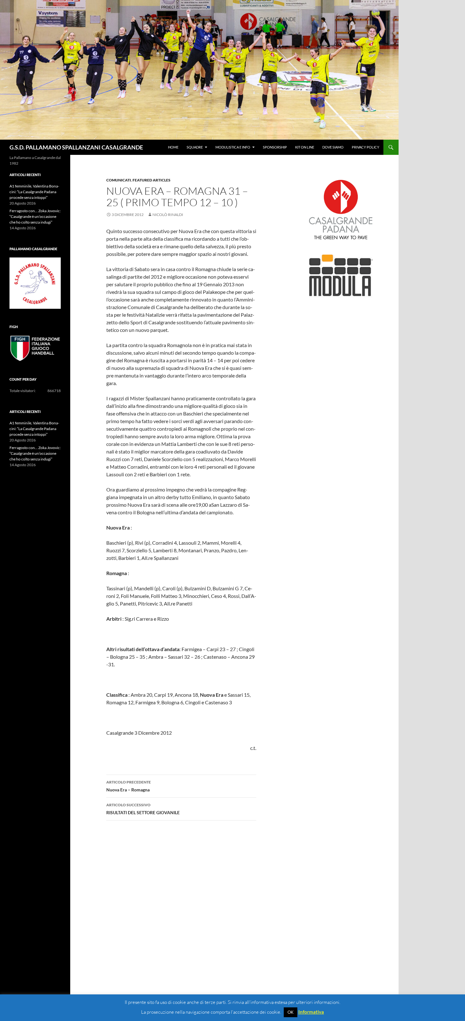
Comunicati (118, 180)
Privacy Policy (365, 147)
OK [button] (291, 1012)
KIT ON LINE (304, 147)
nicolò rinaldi (167, 214)
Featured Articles (151, 180)
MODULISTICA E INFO (232, 147)
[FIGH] (35, 348)
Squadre (195, 147)
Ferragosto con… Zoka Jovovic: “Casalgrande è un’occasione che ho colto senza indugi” (35, 216)
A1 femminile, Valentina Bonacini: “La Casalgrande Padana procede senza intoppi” (34, 192)
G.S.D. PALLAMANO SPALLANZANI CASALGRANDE (76, 147)
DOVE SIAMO (333, 147)
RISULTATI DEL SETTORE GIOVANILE (143, 808)
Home (173, 147)
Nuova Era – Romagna (128, 786)
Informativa (311, 1012)
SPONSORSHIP (275, 147)
